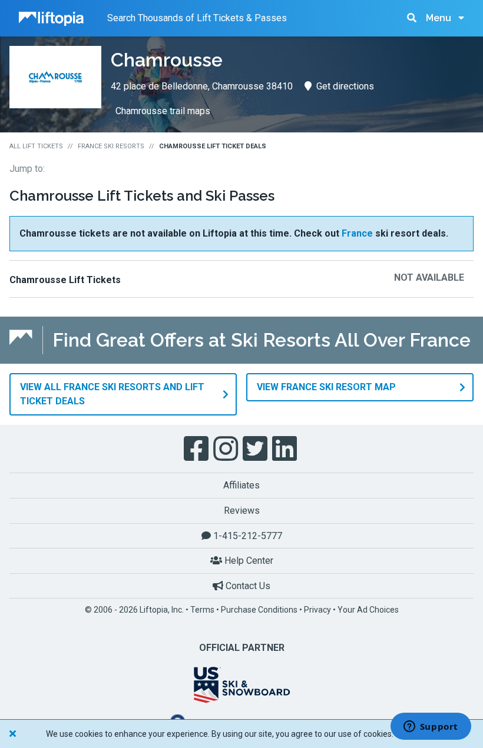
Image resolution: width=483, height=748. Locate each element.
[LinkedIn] (285, 449)
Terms (202, 609)
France (357, 233)
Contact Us (246, 585)
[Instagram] (226, 449)
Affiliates (241, 485)
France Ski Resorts (111, 146)
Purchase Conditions (259, 609)
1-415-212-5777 (246, 535)
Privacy (317, 609)
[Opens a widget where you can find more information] (430, 727)
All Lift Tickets (36, 146)
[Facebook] (197, 449)
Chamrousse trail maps (162, 111)
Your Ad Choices (368, 609)
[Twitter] (256, 449)
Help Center (247, 560)
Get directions (345, 86)
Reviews (242, 510)
